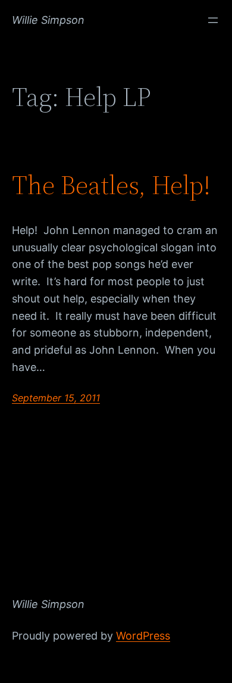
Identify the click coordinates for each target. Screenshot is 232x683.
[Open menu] (213, 20)
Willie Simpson (48, 20)
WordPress (143, 635)
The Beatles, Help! (111, 185)
